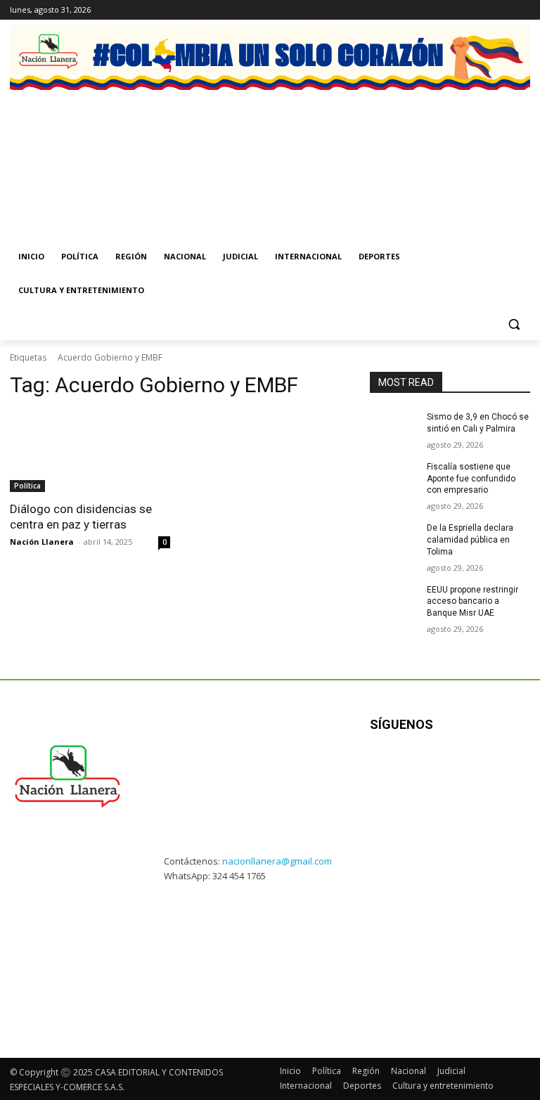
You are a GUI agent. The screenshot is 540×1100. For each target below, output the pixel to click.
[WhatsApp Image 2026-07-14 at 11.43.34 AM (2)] (475, 149)
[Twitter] (483, 10)
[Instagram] (464, 10)
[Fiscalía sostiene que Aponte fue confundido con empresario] (394, 478)
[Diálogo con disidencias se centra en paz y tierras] (90, 452)
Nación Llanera (42, 541)
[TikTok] (445, 768)
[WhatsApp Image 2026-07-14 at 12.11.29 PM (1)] (201, 149)
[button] (513, 324)
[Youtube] (522, 10)
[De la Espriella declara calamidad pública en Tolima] (394, 539)
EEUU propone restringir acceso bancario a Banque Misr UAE (472, 602)
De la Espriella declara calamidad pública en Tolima (470, 540)
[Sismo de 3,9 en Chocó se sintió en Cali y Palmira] (394, 428)
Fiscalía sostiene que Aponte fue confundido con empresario (471, 479)
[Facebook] (444, 10)
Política (27, 486)
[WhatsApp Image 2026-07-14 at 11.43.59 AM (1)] (338, 149)
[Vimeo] (502, 10)
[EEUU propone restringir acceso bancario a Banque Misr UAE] (394, 601)
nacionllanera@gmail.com (277, 861)
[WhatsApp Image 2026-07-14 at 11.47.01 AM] (64, 149)
